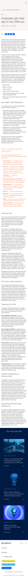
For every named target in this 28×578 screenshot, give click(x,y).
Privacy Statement (10, 575)
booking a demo (13, 425)
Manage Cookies (21, 575)
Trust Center (5, 575)
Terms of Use (16, 575)
